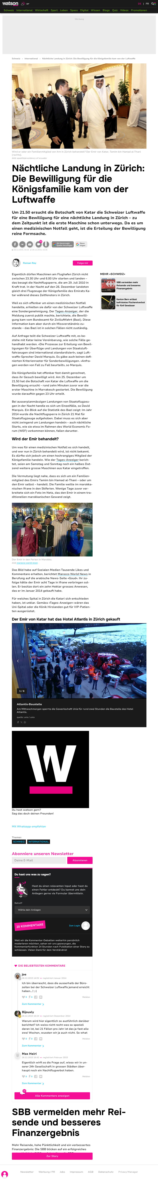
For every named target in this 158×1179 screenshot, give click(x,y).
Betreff (18, 903)
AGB (90, 1171)
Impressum (76, 1171)
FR (147, 3)
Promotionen (139, 10)
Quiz (115, 10)
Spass (74, 10)
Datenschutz (105, 1171)
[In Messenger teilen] (22, 244)
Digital (84, 10)
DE (139, 3)
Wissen (95, 10)
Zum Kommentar (31, 1003)
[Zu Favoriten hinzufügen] (46, 244)
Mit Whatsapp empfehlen (29, 826)
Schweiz (9, 10)
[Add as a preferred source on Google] (63, 244)
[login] (4, 1174)
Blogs (106, 10)
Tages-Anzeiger (66, 311)
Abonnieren (80, 860)
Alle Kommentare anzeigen (52, 1095)
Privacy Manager (128, 1171)
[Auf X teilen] (21, 722)
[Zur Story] (79, 1133)
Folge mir (82, 263)
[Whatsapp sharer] (25, 722)
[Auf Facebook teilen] (15, 244)
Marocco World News (27, 563)
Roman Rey (29, 263)
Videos (124, 10)
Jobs (62, 1171)
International (24, 10)
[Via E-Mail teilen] (30, 244)
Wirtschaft (41, 10)
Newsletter (27, 1171)
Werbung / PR (47, 1171)
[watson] (10, 4)
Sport (54, 10)
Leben (64, 10)
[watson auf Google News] (81, 244)
